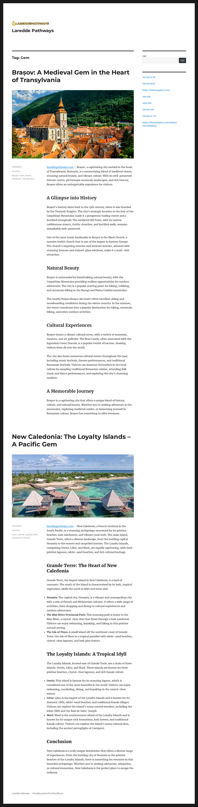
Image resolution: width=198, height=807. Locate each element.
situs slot (146, 103)
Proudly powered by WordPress (47, 793)
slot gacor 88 (148, 77)
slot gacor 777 (149, 116)
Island (21, 534)
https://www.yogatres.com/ (156, 90)
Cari (144, 56)
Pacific (26, 538)
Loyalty (28, 534)
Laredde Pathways (33, 30)
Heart (28, 175)
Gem (21, 175)
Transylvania (28, 178)
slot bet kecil (148, 83)
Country (16, 171)
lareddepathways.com (60, 167)
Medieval (16, 178)
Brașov (15, 175)
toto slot (146, 96)
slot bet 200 (148, 109)
